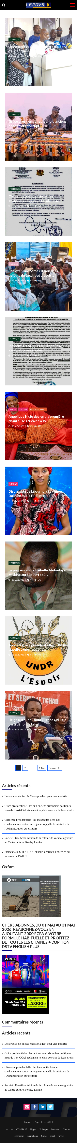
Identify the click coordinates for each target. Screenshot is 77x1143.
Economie (19, 1136)
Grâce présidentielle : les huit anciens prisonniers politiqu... (37, 123)
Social (44, 1136)
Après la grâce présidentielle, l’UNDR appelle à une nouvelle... (37, 647)
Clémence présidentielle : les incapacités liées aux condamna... (33, 198)
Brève (12, 409)
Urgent (33, 1129)
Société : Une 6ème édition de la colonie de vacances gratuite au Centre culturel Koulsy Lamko (39, 840)
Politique (14, 39)
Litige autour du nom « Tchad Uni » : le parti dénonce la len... (37, 722)
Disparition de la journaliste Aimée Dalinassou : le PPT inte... (35, 493)
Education (55, 1129)
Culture (23, 409)
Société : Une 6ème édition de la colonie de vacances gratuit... (33, 273)
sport (52, 1136)
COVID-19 (21, 1129)
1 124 (41, 768)
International (38, 409)
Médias (13, 484)
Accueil (9, 1129)
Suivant (52, 768)
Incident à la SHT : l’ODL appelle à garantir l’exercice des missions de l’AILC (37, 854)
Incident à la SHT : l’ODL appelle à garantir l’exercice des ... (34, 348)
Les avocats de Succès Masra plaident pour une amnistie (37, 49)
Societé (13, 264)
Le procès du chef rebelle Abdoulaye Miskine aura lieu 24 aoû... (37, 572)
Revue (61, 1136)
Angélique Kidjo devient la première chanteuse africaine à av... (36, 418)
